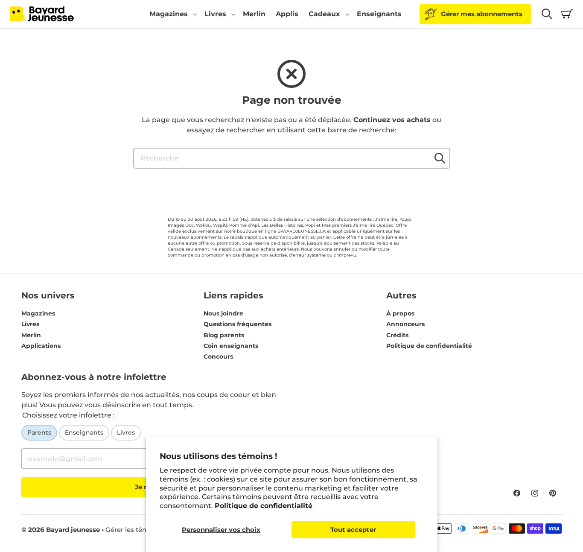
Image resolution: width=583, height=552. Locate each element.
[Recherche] (440, 158)
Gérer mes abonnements (481, 14)
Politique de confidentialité (263, 506)
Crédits (397, 335)
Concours (218, 356)
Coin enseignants (231, 346)
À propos (400, 313)
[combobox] (291, 158)
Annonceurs (405, 324)
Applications (41, 346)
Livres (30, 324)
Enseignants (84, 432)
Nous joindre (223, 313)
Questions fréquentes (237, 324)
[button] (171, 14)
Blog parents (224, 335)
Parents (39, 432)
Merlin (31, 335)
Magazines (38, 313)
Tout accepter (353, 530)
